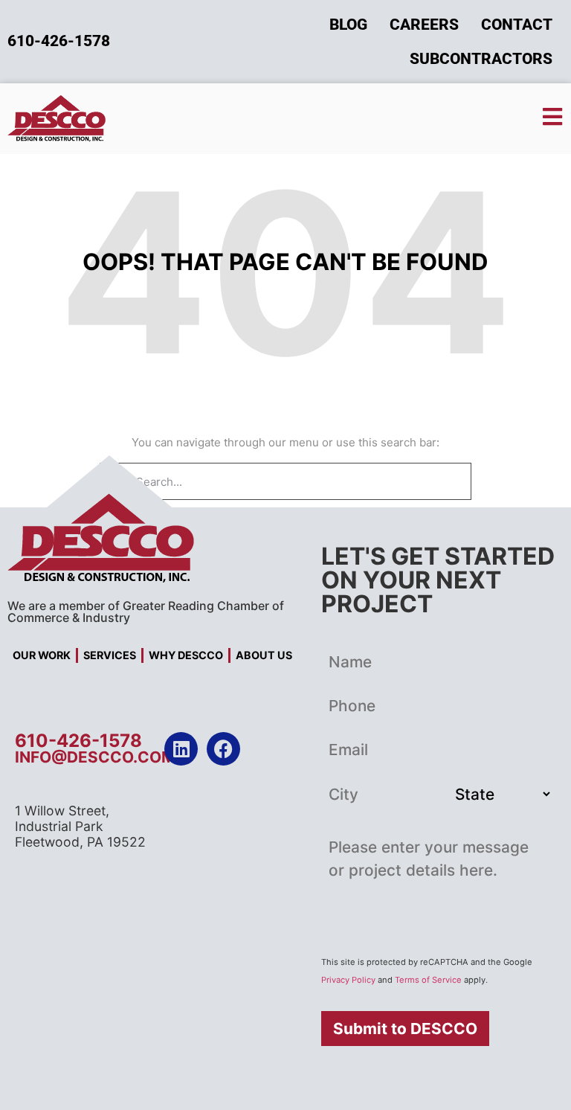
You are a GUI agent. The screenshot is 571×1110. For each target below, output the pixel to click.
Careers (424, 24)
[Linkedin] (181, 749)
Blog (348, 24)
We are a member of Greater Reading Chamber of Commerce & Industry (145, 611)
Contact (516, 24)
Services (109, 655)
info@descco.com (95, 757)
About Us (264, 655)
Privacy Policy (348, 980)
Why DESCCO (186, 655)
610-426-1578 (78, 740)
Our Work (42, 655)
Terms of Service (428, 980)
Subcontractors (481, 59)
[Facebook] (223, 749)
